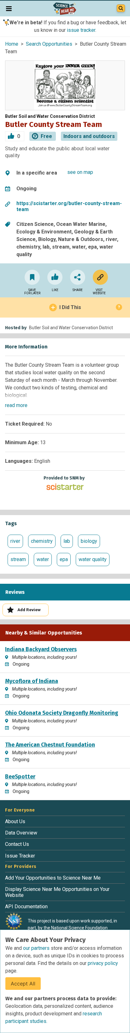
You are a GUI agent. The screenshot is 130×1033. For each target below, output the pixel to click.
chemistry (42, 541)
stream (18, 559)
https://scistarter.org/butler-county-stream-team (69, 206)
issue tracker (81, 30)
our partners (37, 948)
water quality (93, 559)
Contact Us (17, 844)
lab (66, 541)
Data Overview (21, 833)
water (43, 559)
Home (11, 44)
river (15, 541)
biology (89, 541)
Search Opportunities (49, 44)
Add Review (29, 609)
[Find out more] (99, 277)
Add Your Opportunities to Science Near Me (53, 878)
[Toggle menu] (9, 8)
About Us (15, 821)
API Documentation (26, 907)
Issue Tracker (20, 856)
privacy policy (103, 963)
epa (64, 559)
